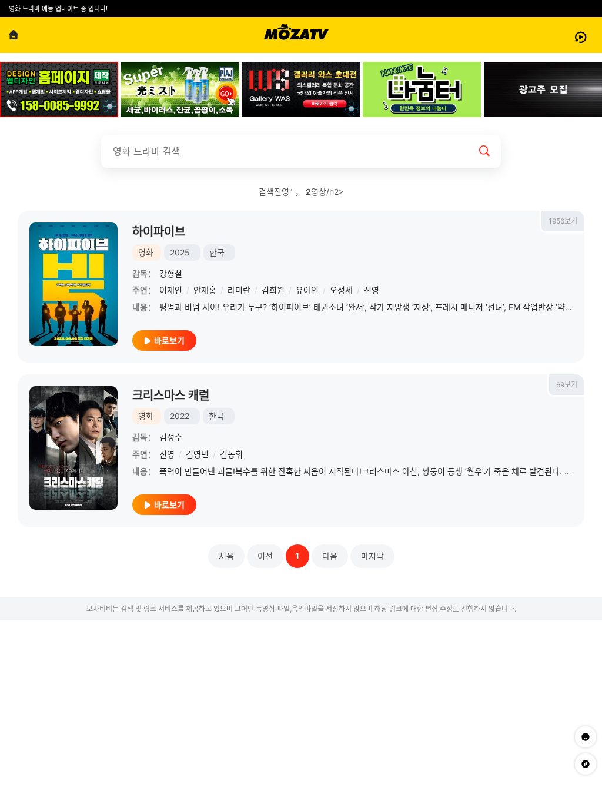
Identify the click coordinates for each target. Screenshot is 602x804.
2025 (180, 252)
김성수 (170, 437)
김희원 (273, 290)
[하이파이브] (73, 284)
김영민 (197, 454)
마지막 (372, 556)
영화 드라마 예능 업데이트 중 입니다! (58, 9)
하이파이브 (158, 232)
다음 (329, 556)
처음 (226, 556)
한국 (217, 252)
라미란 (239, 290)
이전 (265, 556)
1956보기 (563, 221)
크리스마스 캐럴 (170, 395)
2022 (179, 416)
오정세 (341, 290)
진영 (371, 290)
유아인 (307, 290)
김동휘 (231, 454)
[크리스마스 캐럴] (73, 448)
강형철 (170, 273)
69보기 (566, 384)
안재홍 (204, 290)
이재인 (170, 290)
